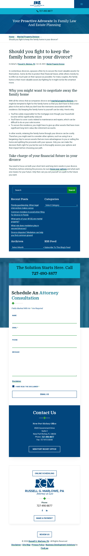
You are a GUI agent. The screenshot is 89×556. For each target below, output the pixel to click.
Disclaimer (16, 381)
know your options (58, 169)
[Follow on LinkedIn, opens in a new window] (46, 510)
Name (14, 315)
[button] (81, 4)
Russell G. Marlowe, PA (26, 64)
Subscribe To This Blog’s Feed (57, 247)
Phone (15, 340)
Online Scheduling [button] (44, 473)
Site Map (26, 545)
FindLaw (44, 548)
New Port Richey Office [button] (44, 449)
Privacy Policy (38, 545)
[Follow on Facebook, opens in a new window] (42, 510)
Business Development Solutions (60, 545)
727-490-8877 (46, 11)
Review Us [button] (44, 534)
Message (16, 352)
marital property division (62, 101)
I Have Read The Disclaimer (27, 387)
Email (15, 328)
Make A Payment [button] (44, 518)
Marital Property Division (55, 64)
